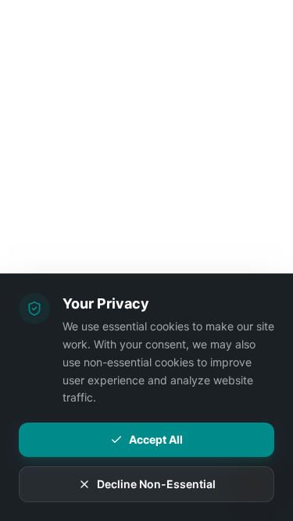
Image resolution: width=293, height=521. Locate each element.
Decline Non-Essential (156, 484)
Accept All (156, 439)
